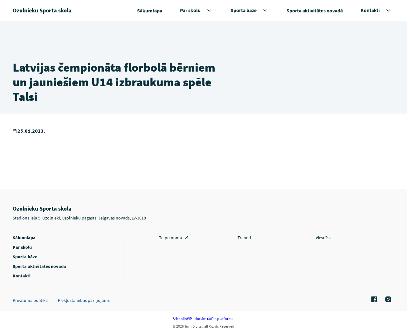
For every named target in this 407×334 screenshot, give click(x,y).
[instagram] (387, 299)
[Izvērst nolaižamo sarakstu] (209, 10)
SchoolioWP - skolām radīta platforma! (203, 318)
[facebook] (373, 299)
